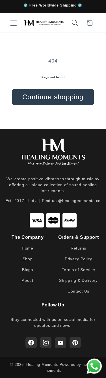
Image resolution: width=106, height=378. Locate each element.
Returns (78, 248)
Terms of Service (78, 269)
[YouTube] (60, 342)
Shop (28, 259)
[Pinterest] (75, 342)
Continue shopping (52, 97)
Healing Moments (42, 364)
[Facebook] (31, 342)
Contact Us (78, 291)
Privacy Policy (78, 259)
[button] (13, 23)
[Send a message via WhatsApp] (94, 366)
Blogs (27, 269)
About (27, 280)
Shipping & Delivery (78, 280)
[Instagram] (45, 342)
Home (27, 248)
